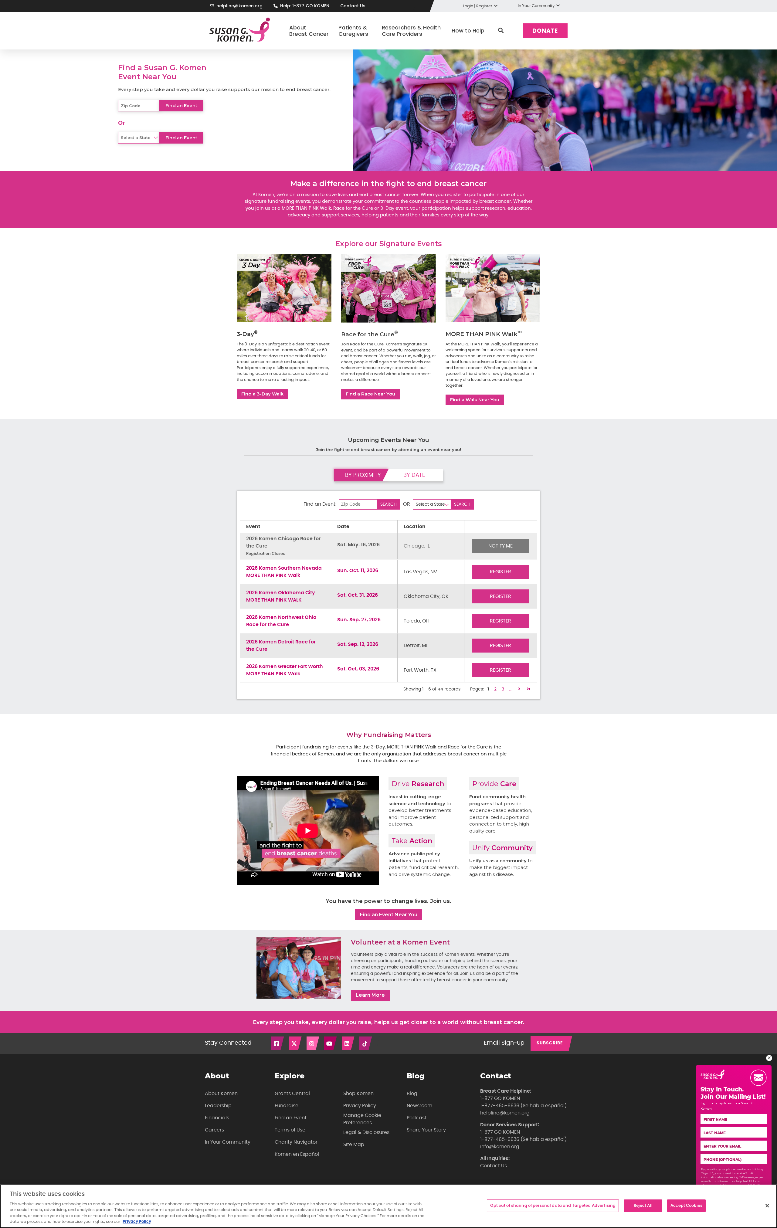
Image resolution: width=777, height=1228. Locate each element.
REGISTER (500, 571)
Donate (545, 31)
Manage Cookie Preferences (362, 1119)
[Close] (767, 1206)
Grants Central (292, 1093)
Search (500, 30)
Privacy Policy (359, 1105)
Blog (412, 1093)
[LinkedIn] (348, 1043)
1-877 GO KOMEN (500, 1098)
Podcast (416, 1117)
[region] (388, 1206)
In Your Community (227, 1142)
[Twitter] (295, 1043)
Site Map (353, 1144)
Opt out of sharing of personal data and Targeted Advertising (553, 1206)
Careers (214, 1130)
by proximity (363, 475)
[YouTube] (331, 1043)
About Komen (221, 1093)
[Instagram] (313, 1043)
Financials (217, 1117)
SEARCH (388, 504)
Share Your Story (426, 1130)
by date (414, 475)
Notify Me (500, 546)
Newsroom (419, 1105)
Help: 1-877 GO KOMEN (304, 6)
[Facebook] (278, 1043)
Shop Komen (358, 1093)
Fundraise (286, 1105)
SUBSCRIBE (550, 1043)
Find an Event (291, 1117)
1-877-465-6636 (499, 1105)
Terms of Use (290, 1130)
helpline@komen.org (239, 6)
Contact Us (352, 6)
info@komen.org (499, 1146)
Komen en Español (297, 1154)
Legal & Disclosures (366, 1132)
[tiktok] (366, 1043)
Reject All (643, 1206)
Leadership (218, 1105)
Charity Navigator (296, 1142)
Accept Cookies (686, 1206)
